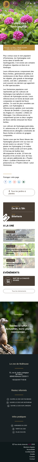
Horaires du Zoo (20, 425)
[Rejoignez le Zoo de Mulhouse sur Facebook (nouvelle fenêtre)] (25, 3)
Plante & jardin (22, 47)
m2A (29, 444)
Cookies (32, 456)
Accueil (6, 47)
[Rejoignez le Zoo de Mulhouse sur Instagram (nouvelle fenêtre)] (28, 3)
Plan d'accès (21, 432)
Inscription (19, 340)
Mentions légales (29, 447)
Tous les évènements (19, 291)
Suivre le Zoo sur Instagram (21, 402)
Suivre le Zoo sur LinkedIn (21, 405)
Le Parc (13, 47)
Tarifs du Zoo (21, 429)
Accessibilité (31, 449)
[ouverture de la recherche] (34, 3)
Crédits (32, 454)
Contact (32, 459)
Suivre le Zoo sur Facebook (20, 399)
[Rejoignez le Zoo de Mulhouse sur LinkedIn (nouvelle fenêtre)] (30, 3)
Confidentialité (30, 452)
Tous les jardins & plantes (17, 192)
